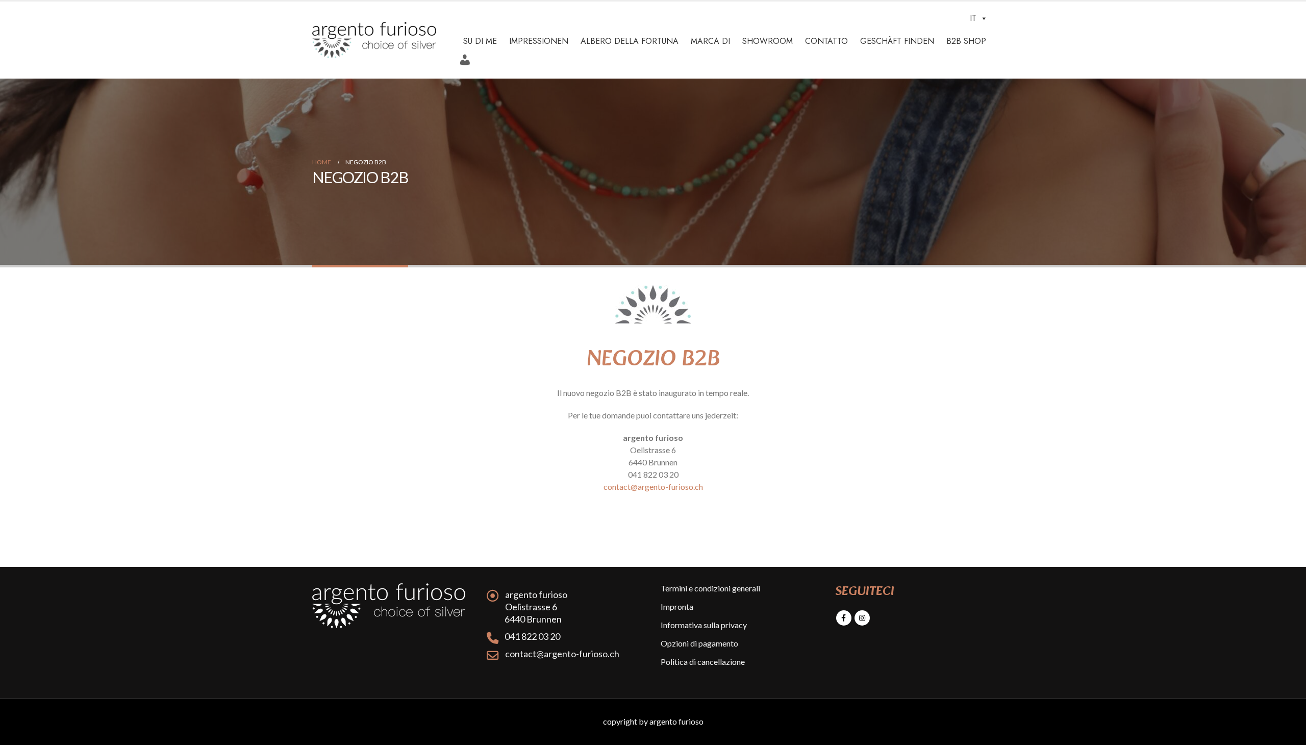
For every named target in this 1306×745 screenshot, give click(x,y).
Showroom (767, 41)
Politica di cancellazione (703, 661)
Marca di (710, 41)
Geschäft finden (897, 41)
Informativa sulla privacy (704, 625)
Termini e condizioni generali (710, 588)
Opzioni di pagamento (699, 643)
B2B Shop (966, 41)
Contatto (826, 41)
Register (468, 56)
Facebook (843, 618)
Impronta (677, 606)
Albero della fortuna (630, 41)
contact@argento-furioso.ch (653, 486)
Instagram (862, 618)
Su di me (480, 41)
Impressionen (538, 41)
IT (973, 18)
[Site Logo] (374, 40)
